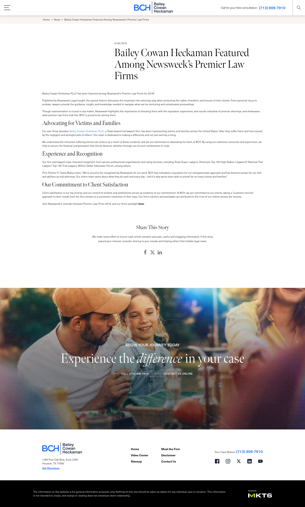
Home (46, 19)
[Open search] (299, 8)
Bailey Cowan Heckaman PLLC (87, 131)
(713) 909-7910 (272, 7)
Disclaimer (168, 455)
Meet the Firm (170, 449)
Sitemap (136, 461)
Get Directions (50, 468)
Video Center (139, 455)
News (57, 19)
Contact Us (168, 461)
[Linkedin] (159, 252)
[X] (152, 252)
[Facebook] (145, 252)
